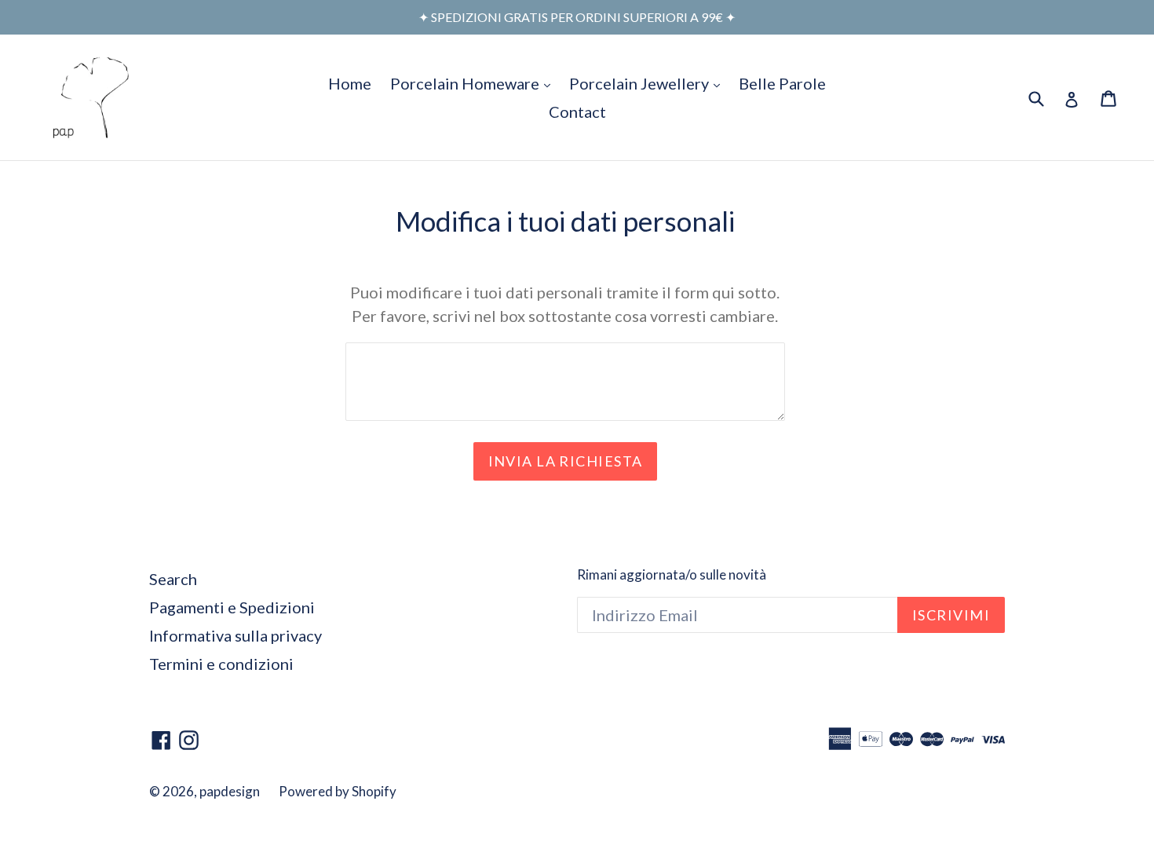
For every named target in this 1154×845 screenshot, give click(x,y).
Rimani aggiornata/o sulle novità (671, 575)
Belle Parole (782, 83)
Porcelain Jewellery (648, 83)
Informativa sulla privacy (235, 635)
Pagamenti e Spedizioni (232, 607)
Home (349, 83)
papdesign (229, 791)
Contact (577, 111)
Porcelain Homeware (474, 83)
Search (173, 578)
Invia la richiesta (565, 461)
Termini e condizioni (221, 663)
